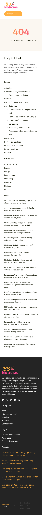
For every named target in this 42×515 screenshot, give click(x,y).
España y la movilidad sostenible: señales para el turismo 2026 (20, 293)
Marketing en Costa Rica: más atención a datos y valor (20, 345)
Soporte (7, 153)
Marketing (8, 179)
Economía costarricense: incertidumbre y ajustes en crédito (21, 316)
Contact (7, 99)
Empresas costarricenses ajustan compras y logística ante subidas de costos (18, 284)
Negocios (8, 182)
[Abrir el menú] (36, 5)
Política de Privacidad (13, 145)
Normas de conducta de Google (22, 117)
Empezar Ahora (13, 14)
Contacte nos (7, 424)
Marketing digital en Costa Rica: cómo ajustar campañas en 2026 (19, 261)
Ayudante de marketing (18, 95)
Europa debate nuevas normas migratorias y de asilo (16, 254)
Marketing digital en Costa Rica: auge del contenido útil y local (20, 216)
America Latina (10, 164)
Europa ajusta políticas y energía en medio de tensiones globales (18, 323)
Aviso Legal (9, 88)
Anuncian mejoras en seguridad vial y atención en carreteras (19, 209)
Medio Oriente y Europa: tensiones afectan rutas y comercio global (18, 224)
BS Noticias (6, 504)
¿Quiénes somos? (9, 414)
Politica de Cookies (12, 142)
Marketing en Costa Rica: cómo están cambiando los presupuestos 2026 (19, 231)
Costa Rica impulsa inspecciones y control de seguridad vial (18, 330)
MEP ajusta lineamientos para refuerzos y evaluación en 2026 (20, 308)
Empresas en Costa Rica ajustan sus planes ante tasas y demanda (18, 338)
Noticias (7, 186)
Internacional (9, 175)
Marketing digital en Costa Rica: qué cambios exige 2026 (18, 246)
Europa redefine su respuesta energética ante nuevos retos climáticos (20, 276)
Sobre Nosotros (11, 149)
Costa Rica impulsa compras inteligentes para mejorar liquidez (20, 301)
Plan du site (9, 138)
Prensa (7, 189)
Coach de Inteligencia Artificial (17, 91)
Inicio (4, 411)
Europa (7, 171)
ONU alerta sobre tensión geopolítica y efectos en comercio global (20, 202)
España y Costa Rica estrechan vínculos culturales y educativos (20, 268)
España (7, 168)
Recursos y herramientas (19, 127)
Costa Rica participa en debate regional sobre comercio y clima (20, 239)
